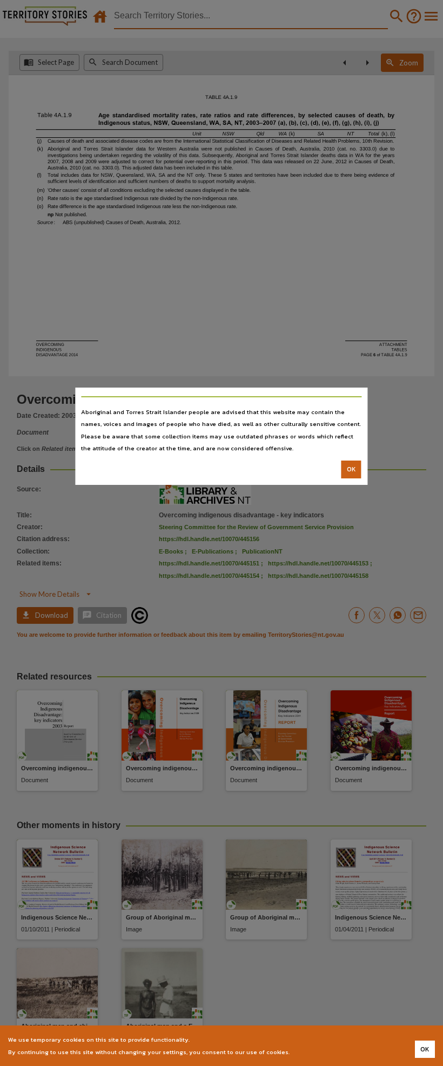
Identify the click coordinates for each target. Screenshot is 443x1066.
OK (351, 469)
